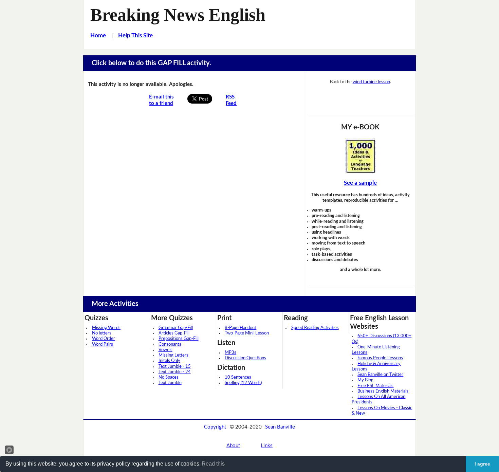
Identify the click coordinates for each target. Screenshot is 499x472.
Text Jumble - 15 (175, 366)
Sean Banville (280, 427)
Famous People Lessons (380, 358)
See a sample (360, 183)
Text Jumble (170, 383)
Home (98, 35)
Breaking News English (177, 14)
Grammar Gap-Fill (176, 328)
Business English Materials (382, 391)
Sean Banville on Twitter (380, 375)
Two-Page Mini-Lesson (247, 333)
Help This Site (135, 35)
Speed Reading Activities (315, 328)
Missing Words (106, 328)
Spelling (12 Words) (243, 383)
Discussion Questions (245, 358)
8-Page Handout (240, 328)
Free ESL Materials (375, 386)
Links (267, 445)
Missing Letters (173, 355)
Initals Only (169, 361)
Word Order (103, 339)
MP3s (230, 352)
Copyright (215, 427)
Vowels (165, 350)
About (233, 445)
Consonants (170, 344)
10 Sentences (238, 377)
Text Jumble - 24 (175, 372)
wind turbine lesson (371, 82)
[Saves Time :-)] (360, 156)
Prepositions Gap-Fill (179, 339)
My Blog (365, 380)
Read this (213, 464)
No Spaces (169, 377)
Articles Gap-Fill (174, 333)
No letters (101, 333)
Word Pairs (102, 344)
